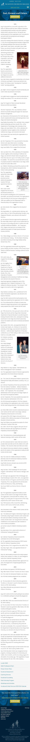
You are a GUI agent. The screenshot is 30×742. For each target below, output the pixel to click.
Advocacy (3, 719)
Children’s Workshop (6, 709)
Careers (11, 1)
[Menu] (28, 7)
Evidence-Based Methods (5, 716)
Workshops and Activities (7, 683)
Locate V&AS (4, 663)
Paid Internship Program (7, 680)
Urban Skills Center (6, 712)
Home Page (4, 708)
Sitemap (27, 708)
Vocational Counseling (7, 677)
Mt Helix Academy (5, 714)
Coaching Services (6, 674)
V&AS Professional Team (7, 666)
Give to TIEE (18, 1)
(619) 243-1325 (15, 7)
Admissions (15, 17)
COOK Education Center (7, 711)
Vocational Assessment (7, 671)
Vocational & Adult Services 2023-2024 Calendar (13, 686)
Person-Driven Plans (6, 669)
